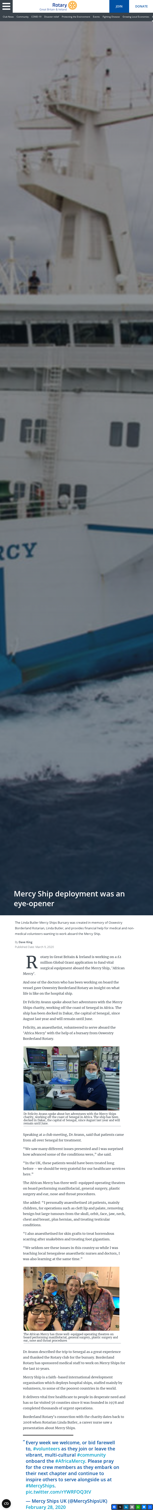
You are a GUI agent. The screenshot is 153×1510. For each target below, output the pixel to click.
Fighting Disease (111, 16)
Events (96, 16)
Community (23, 16)
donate (141, 6)
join (119, 6)
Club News (8, 16)
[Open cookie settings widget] (6, 1503)
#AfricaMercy (70, 1461)
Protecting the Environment (76, 16)
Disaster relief (51, 16)
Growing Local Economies (136, 16)
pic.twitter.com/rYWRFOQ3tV (58, 1492)
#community (91, 1455)
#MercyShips (40, 1485)
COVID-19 (36, 16)
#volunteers (46, 1448)
